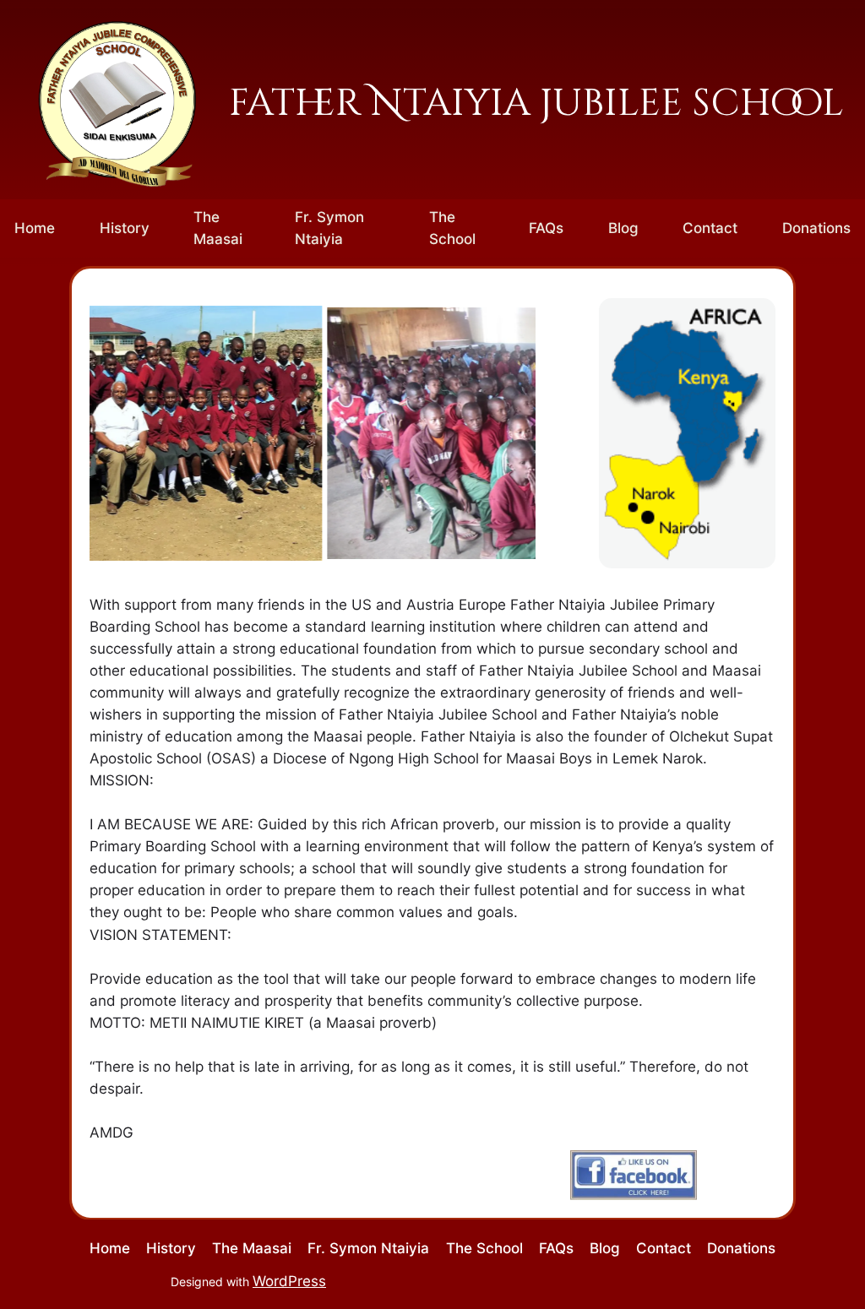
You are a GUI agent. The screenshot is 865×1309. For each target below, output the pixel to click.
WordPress (289, 1281)
